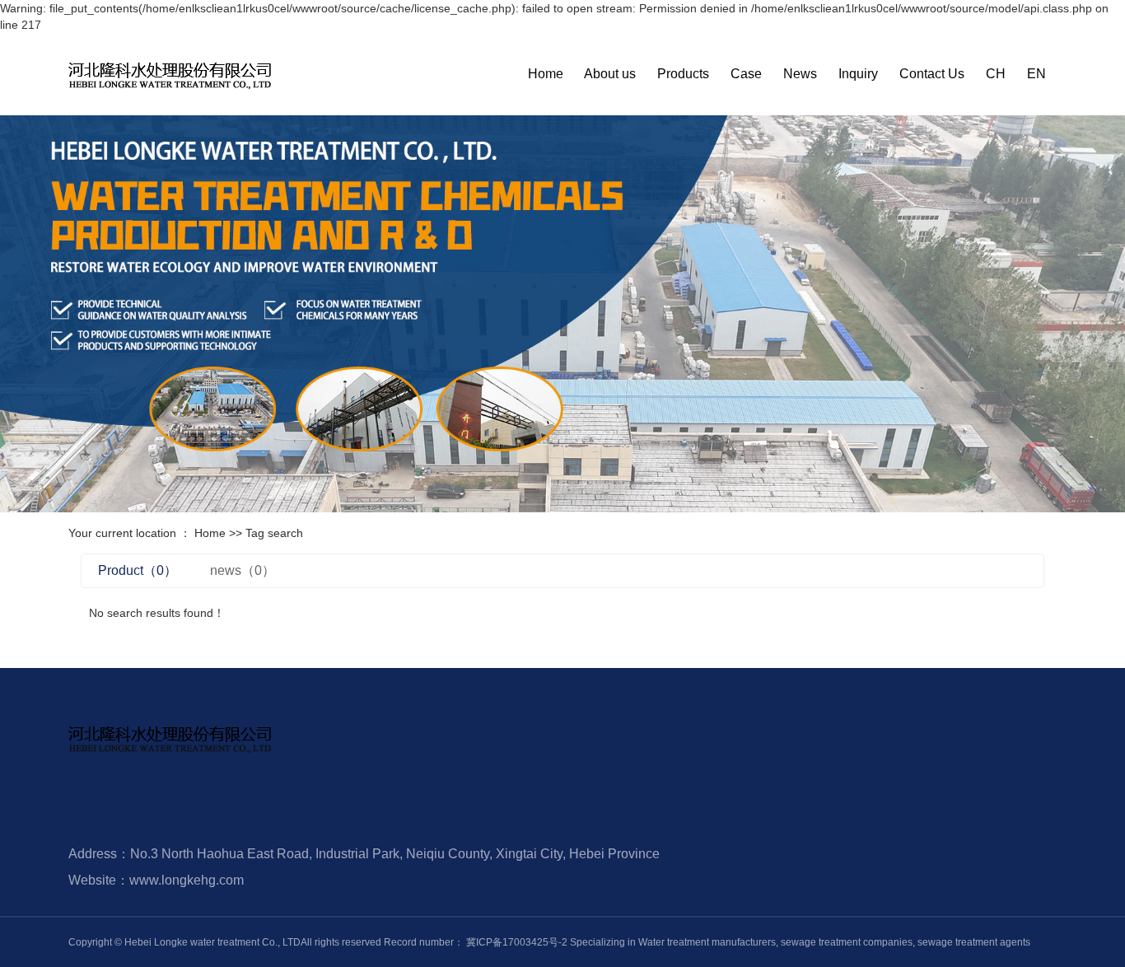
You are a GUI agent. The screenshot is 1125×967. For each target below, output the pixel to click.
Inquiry (858, 74)
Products (683, 74)
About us (610, 74)
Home (545, 74)
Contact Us (931, 74)
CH (996, 74)
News (800, 74)
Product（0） (137, 570)
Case (746, 74)
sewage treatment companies (845, 942)
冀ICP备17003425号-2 (516, 942)
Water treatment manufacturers (707, 942)
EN (1036, 74)
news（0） (242, 570)
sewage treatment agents (972, 942)
